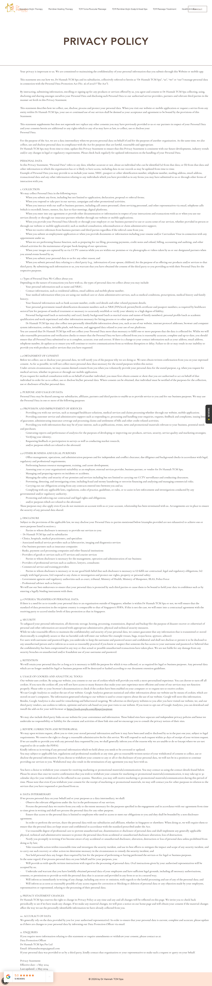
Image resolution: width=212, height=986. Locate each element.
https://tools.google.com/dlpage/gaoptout (89, 709)
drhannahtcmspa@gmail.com (44, 948)
